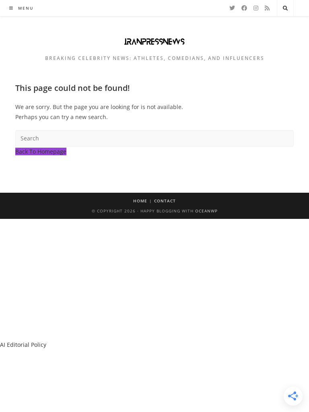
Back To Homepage (40, 151)
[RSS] (267, 8)
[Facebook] (244, 8)
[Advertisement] (154, 279)
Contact (165, 201)
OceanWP (206, 211)
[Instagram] (256, 8)
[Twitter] (232, 8)
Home (140, 201)
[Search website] (285, 8)
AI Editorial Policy (23, 344)
